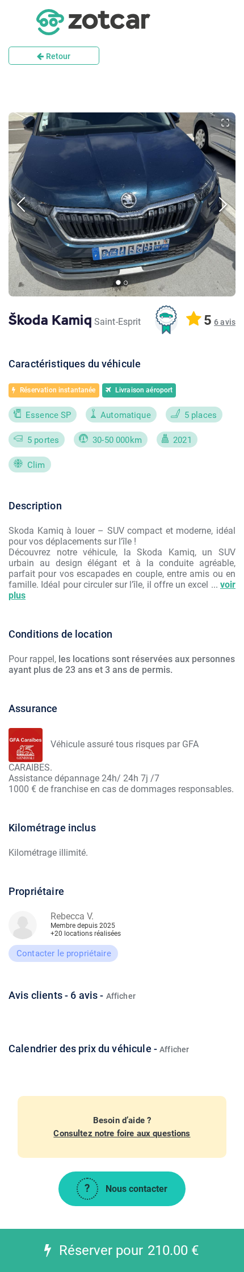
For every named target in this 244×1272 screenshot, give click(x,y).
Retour (57, 56)
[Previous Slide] (21, 204)
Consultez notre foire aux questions (121, 1133)
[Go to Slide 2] (126, 282)
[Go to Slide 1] (118, 283)
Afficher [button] (121, 996)
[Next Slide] (223, 204)
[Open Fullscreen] (225, 122)
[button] (122, 204)
